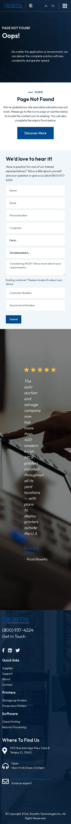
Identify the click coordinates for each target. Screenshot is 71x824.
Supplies (7, 668)
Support (7, 673)
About (6, 679)
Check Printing (11, 721)
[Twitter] (17, 650)
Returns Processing (14, 727)
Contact (7, 684)
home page (39, 111)
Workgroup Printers (14, 700)
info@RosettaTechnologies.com (31, 779)
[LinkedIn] (10, 650)
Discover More (35, 133)
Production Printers (14, 706)
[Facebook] (3, 650)
